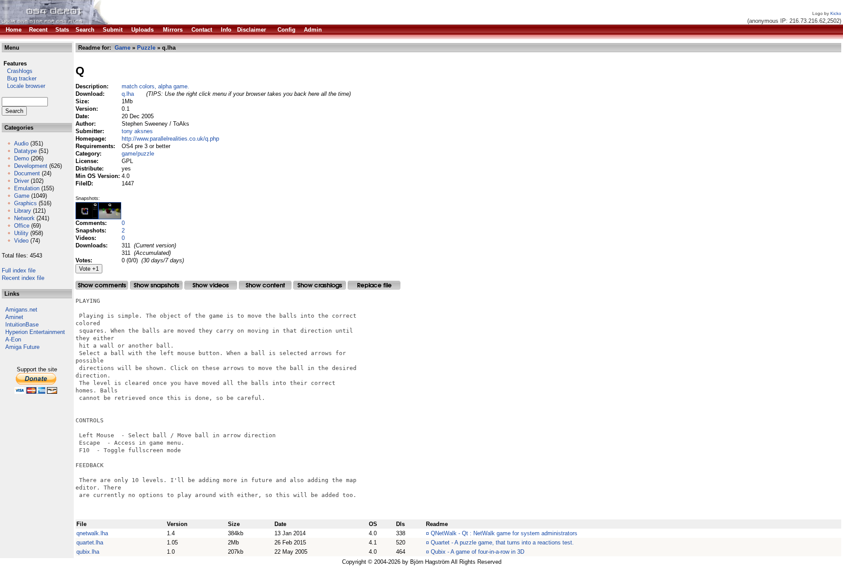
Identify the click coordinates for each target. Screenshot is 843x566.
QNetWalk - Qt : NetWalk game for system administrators (504, 533)
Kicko (835, 13)
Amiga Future (22, 347)
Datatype (25, 151)
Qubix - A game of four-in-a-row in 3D (477, 551)
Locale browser (23, 86)
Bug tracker (19, 78)
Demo (21, 158)
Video (21, 240)
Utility (21, 233)
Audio (21, 143)
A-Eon (13, 339)
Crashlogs (17, 71)
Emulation (27, 188)
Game (21, 195)
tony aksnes (137, 131)
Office (21, 225)
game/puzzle (138, 153)
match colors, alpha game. (155, 86)
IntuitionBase (22, 324)
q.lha (128, 94)
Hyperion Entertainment (35, 332)
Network (24, 218)
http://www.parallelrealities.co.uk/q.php (170, 138)
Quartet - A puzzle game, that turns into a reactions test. (502, 542)
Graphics (25, 203)
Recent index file (23, 278)
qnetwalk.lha (92, 533)
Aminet (14, 317)
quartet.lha (89, 542)
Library (22, 210)
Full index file (19, 270)
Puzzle (146, 47)
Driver (21, 181)
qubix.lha (87, 551)
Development (30, 166)
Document (27, 173)
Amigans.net (21, 309)
